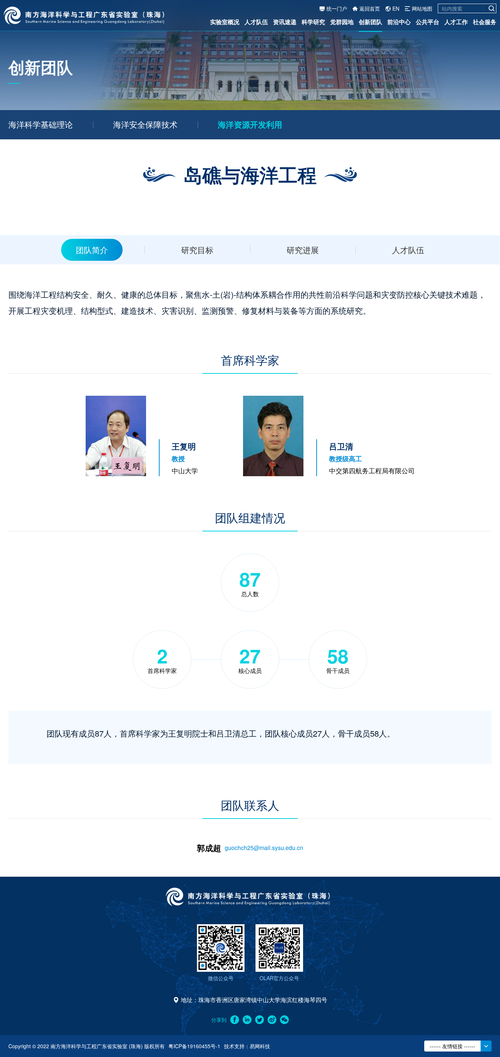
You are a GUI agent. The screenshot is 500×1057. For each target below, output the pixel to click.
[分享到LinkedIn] (247, 1019)
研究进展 (303, 249)
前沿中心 (399, 22)
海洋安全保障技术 (145, 124)
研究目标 (197, 249)
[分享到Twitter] (259, 1019)
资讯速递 (284, 22)
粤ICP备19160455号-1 (194, 1046)
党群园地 (342, 22)
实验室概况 (224, 22)
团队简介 (92, 249)
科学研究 (313, 22)
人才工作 (456, 22)
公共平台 (427, 22)
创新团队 (370, 22)
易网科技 (260, 1046)
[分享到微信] (284, 1019)
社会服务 (484, 22)
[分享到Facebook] (234, 1019)
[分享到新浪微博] (272, 1019)
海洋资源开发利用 (250, 124)
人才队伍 (256, 22)
